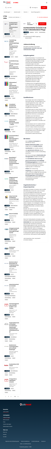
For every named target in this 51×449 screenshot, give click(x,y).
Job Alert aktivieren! (43, 17)
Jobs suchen (6, 411)
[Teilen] (36, 23)
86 (15, 396)
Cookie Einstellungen (35, 441)
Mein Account (6, 419)
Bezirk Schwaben (30, 23)
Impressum (43, 441)
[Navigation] (46, 2)
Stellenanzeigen (6, 417)
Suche (44, 7)
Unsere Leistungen (7, 424)
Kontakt (4, 436)
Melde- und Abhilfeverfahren (25, 443)
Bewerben (42, 23)
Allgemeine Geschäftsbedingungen (12, 441)
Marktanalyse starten (7, 426)
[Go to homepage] (7, 2)
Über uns (5, 432)
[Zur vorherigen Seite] (6, 397)
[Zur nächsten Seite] (18, 397)
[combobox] (15, 7)
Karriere (4, 434)
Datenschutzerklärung (25, 441)
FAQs (4, 422)
